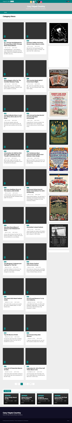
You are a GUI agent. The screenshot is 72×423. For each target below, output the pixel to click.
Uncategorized (7, 395)
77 (30, 384)
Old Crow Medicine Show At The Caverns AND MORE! (12, 190)
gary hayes (14, 47)
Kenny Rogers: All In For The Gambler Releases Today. (12, 81)
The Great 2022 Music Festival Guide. (13, 299)
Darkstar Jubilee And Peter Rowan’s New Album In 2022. (35, 43)
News (5, 40)
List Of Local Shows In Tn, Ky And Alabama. (35, 299)
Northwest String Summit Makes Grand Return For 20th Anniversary (36, 191)
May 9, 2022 (30, 120)
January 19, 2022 (8, 371)
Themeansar (26, 420)
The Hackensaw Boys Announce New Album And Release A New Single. (35, 154)
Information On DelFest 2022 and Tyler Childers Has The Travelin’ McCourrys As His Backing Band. (13, 155)
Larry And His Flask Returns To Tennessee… (61, 399)
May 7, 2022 (7, 158)
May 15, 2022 (7, 120)
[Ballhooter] (58, 132)
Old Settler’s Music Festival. (35, 227)
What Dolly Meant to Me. (11, 398)
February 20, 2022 (32, 302)
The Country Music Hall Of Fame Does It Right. (34, 81)
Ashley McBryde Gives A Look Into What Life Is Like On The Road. (13, 116)
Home (5, 12)
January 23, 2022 (31, 338)
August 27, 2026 (9, 400)
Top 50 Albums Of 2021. (11, 335)
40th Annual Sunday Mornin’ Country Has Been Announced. (35, 116)
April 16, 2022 (31, 194)
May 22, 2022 (30, 46)
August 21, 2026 (59, 400)
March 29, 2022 (8, 267)
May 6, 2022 (30, 158)
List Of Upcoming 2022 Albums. (33, 335)
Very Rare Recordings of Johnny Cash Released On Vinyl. (12, 228)
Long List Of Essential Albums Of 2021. (13, 368)
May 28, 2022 (8, 47)
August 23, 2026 (26, 400)
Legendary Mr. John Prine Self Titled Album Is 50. (36, 368)
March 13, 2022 (31, 267)
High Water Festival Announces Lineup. (33, 264)
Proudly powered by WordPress (8, 420)
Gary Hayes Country (36, 6)
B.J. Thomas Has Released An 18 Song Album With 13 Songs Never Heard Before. (13, 44)
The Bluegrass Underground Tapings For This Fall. (12, 264)
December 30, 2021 (31, 371)
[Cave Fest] (58, 159)
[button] (66, 12)
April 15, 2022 (31, 229)
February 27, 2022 (9, 302)
